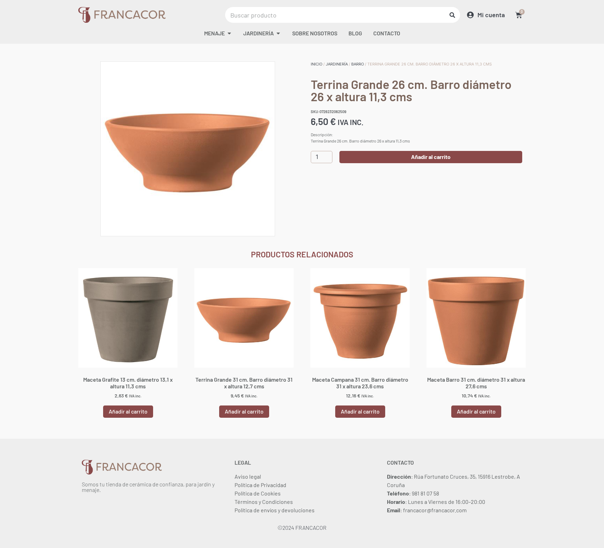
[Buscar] (452, 15)
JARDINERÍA (337, 64)
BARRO (357, 64)
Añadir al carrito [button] (128, 411)
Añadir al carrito (431, 156)
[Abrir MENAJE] (229, 33)
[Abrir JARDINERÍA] (278, 33)
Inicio (316, 64)
